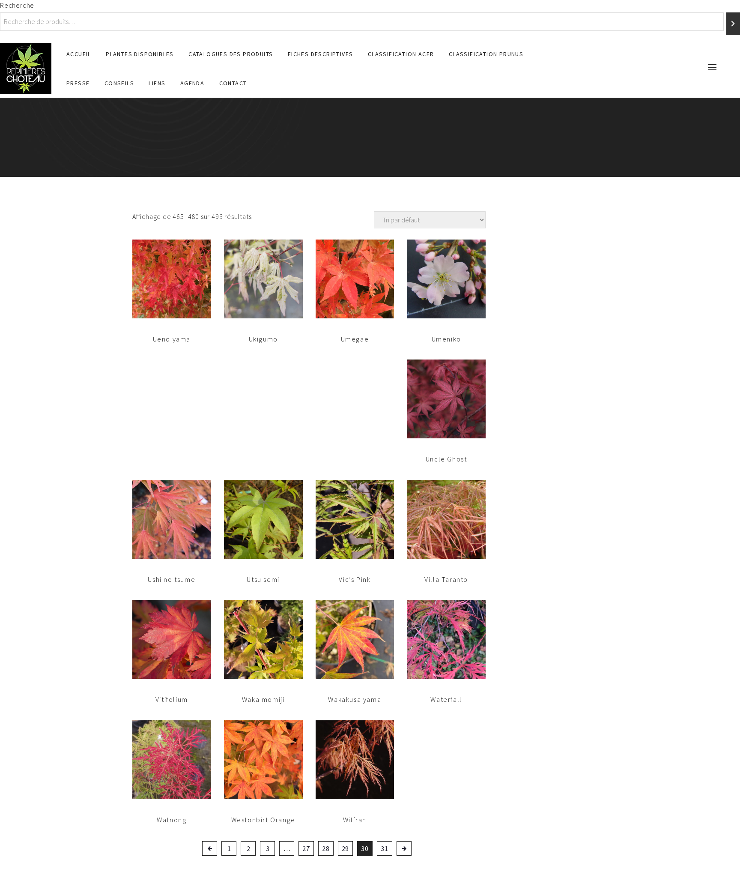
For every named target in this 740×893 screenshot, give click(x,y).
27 (306, 848)
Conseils (119, 83)
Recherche (17, 5)
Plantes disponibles (140, 54)
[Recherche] (733, 23)
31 (384, 848)
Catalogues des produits (230, 54)
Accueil (78, 54)
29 (345, 848)
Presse (78, 83)
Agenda (192, 83)
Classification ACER (401, 54)
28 (326, 848)
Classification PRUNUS (486, 54)
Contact (233, 83)
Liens (157, 83)
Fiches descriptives (320, 54)
